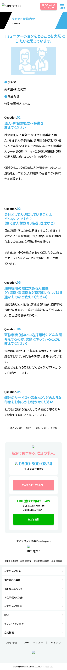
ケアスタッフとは (12, 571)
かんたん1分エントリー (48, 6)
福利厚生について (13, 588)
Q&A (6, 615)
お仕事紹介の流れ (13, 597)
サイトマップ (55, 643)
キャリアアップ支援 (14, 623)
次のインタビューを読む (20, 427)
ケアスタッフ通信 (13, 606)
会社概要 (9, 632)
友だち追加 (33, 519)
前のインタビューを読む (46, 427)
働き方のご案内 (12, 580)
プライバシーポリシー (33, 643)
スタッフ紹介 (11, 643)
